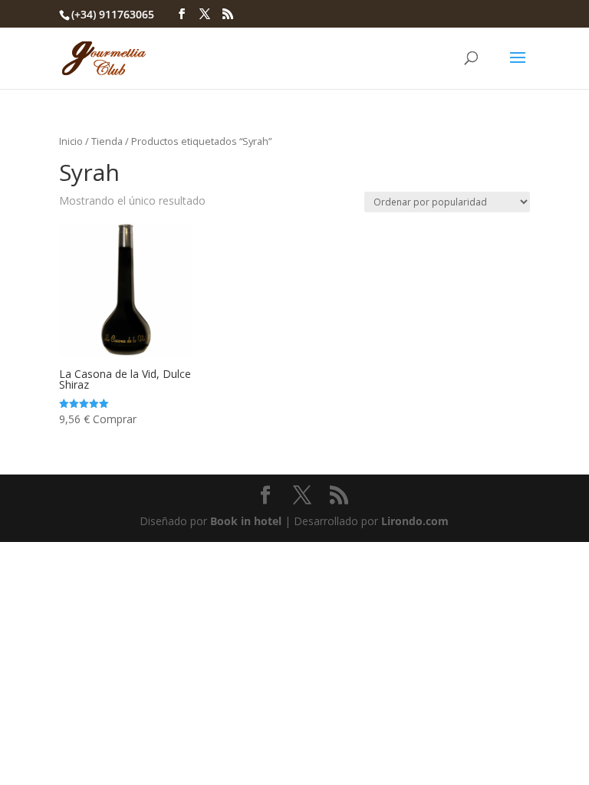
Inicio (71, 141)
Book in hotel (245, 521)
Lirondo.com (415, 521)
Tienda (107, 141)
